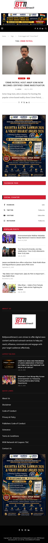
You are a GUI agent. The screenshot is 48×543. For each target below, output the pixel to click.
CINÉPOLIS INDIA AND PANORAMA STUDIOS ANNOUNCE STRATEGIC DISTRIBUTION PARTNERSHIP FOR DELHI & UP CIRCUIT (31, 364)
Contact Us (7, 448)
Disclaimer (6, 404)
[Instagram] (40, 28)
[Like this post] (19, 102)
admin (19, 89)
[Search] (46, 28)
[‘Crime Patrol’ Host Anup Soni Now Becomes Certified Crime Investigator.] (24, 60)
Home (4, 36)
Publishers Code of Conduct (13, 423)
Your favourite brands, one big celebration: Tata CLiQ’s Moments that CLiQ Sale (31, 251)
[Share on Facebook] (21, 102)
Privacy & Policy (9, 417)
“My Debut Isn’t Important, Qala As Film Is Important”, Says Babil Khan (23, 275)
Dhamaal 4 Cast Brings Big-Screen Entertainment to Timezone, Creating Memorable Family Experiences (31, 380)
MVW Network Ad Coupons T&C (15, 442)
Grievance (6, 429)
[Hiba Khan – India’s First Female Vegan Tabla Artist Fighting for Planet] (9, 288)
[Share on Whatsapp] (29, 102)
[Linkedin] (42, 28)
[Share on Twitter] (24, 102)
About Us (6, 398)
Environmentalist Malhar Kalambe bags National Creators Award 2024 (31, 237)
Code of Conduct (9, 411)
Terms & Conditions (10, 436)
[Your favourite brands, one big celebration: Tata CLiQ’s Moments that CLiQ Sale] (9, 252)
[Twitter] (37, 28)
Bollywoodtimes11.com (12, 337)
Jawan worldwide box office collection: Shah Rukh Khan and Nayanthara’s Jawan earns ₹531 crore (23, 263)
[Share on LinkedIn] (26, 102)
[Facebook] (35, 28)
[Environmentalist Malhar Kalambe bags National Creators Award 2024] (9, 238)
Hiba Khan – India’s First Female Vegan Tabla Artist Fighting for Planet (30, 287)
